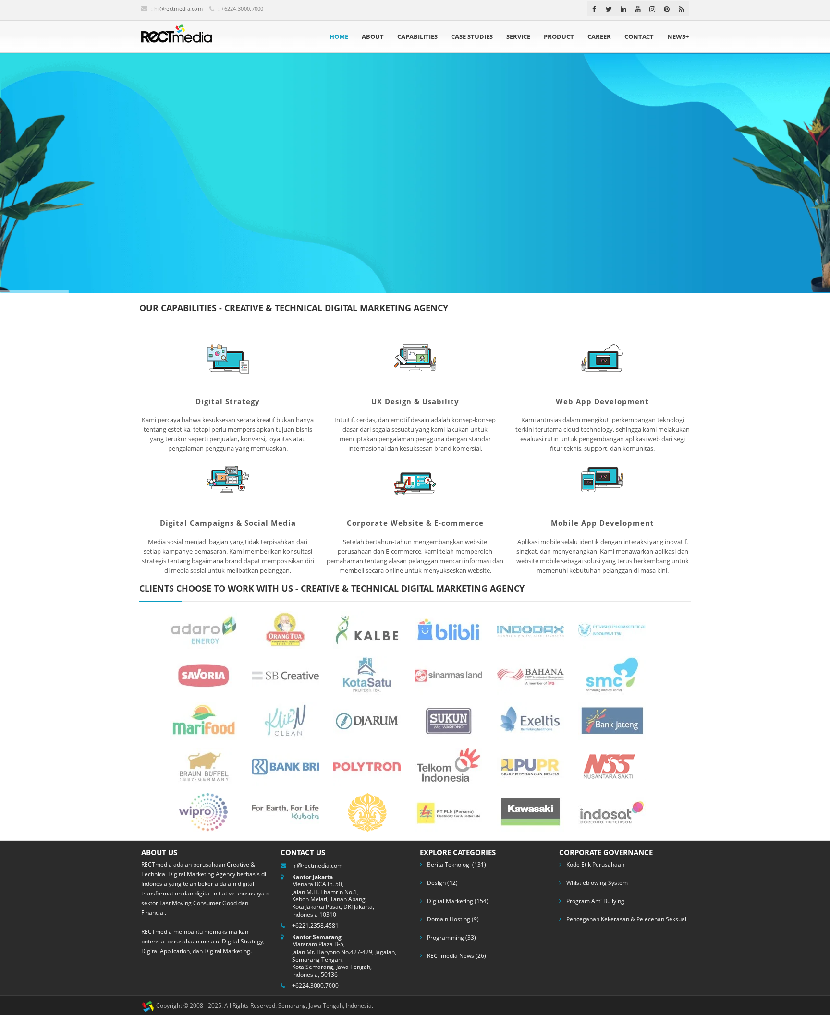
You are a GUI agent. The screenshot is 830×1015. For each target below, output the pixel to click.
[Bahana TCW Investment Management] (530, 674)
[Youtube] (638, 9)
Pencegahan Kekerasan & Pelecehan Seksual (626, 919)
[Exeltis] (530, 720)
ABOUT (373, 36)
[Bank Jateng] (612, 720)
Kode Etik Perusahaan (595, 864)
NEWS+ (678, 36)
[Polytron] (367, 765)
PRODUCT (559, 36)
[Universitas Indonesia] (367, 811)
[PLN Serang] (448, 811)
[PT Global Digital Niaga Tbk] (448, 629)
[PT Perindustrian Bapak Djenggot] (285, 629)
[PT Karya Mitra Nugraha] (612, 811)
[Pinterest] (666, 9)
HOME (339, 36)
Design (436, 883)
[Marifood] (203, 720)
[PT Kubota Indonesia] (285, 811)
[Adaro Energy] (203, 629)
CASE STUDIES (472, 36)
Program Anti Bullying (595, 901)
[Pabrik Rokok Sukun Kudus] (448, 720)
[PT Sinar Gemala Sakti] (530, 811)
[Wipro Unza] (203, 811)
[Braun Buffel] (203, 765)
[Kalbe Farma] (367, 629)
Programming (445, 937)
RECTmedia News (450, 956)
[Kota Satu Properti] (367, 674)
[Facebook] (594, 9)
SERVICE (518, 36)
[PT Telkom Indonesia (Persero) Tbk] (448, 765)
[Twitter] (608, 9)
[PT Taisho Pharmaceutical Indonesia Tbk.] (612, 629)
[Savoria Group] (203, 674)
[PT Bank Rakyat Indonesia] (285, 765)
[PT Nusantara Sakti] (612, 765)
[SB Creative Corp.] (285, 674)
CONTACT (639, 36)
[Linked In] (623, 9)
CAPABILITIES (417, 36)
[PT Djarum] (367, 720)
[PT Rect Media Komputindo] (176, 36)
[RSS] (681, 9)
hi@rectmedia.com (178, 8)
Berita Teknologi (449, 864)
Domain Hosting (448, 919)
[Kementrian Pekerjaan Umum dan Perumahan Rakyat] (530, 765)
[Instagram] (652, 9)
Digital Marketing (450, 901)
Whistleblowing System (597, 883)
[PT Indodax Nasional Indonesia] (530, 629)
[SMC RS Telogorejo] (612, 674)
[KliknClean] (285, 720)
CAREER (599, 36)
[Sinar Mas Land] (448, 674)
